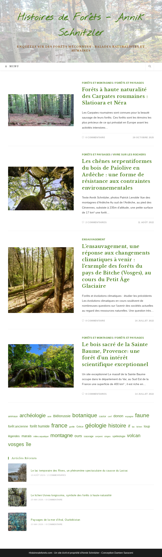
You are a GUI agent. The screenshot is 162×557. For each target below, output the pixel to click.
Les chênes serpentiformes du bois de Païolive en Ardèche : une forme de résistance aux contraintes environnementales (117, 174)
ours (78, 436)
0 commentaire (95, 137)
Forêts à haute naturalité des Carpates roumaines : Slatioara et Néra (115, 96)
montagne (61, 435)
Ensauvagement (93, 239)
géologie (95, 425)
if (129, 426)
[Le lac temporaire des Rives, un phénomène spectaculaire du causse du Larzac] (17, 472)
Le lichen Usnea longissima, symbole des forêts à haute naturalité (71, 495)
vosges (16, 444)
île (28, 444)
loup (147, 426)
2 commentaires (96, 222)
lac (133, 426)
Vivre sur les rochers (129, 154)
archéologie (33, 415)
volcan (133, 435)
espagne (129, 416)
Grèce (79, 426)
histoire (117, 425)
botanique (84, 415)
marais (27, 436)
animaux (13, 416)
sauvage (88, 436)
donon (118, 416)
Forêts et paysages (129, 83)
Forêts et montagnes (97, 83)
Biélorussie (62, 416)
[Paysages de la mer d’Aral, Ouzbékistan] (17, 522)
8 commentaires (96, 394)
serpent (99, 436)
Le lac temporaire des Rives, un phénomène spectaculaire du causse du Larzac (79, 470)
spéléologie (118, 436)
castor (102, 416)
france (59, 425)
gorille (72, 426)
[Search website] (150, 67)
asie (49, 416)
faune (142, 415)
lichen (139, 426)
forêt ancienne (18, 426)
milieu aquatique (41, 436)
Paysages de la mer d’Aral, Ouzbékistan (55, 519)
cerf (110, 416)
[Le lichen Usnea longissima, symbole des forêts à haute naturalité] (17, 497)
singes (107, 436)
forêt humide (40, 426)
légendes (14, 436)
